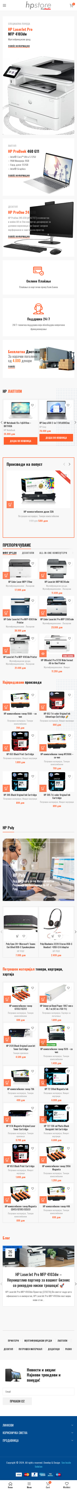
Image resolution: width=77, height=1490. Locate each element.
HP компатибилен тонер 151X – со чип (56, 1050)
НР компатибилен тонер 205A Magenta (56, 1167)
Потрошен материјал (28, 516)
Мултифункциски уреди (56, 585)
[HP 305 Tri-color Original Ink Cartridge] (56, 781)
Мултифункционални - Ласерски (20, 585)
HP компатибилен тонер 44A (56, 1206)
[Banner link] (38, 75)
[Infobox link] (38, 277)
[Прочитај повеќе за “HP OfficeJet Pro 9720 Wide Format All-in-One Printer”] (43, 653)
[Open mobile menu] (4, 5)
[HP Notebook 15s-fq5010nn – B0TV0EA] (20, 410)
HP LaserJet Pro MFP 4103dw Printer (20, 657)
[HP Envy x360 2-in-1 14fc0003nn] (56, 410)
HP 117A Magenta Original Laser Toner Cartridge (20, 1127)
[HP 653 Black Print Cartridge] (20, 741)
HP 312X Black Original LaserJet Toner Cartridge (20, 1047)
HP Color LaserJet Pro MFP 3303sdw (57, 619)
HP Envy (42, 426)
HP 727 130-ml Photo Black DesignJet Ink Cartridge (56, 1127)
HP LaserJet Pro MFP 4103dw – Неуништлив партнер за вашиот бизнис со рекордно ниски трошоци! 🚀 (38, 1279)
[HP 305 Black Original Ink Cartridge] (20, 781)
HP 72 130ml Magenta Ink (56, 1089)
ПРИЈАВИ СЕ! (17, 1401)
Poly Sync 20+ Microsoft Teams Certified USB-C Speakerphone (20, 945)
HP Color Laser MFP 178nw (20, 581)
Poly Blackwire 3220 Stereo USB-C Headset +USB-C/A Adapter (56, 945)
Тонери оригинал (20, 1052)
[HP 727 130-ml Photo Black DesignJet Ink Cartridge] (56, 1113)
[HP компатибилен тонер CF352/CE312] (21, 993)
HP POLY (20, 951)
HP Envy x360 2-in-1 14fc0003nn (54, 423)
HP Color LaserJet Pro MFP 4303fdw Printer (20, 621)
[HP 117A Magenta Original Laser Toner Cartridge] (21, 1113)
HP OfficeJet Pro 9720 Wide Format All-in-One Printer (57, 661)
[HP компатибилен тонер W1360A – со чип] (56, 741)
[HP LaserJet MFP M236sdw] (56, 568)
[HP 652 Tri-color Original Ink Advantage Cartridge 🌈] (56, 700)
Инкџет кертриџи (66, 720)
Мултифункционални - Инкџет (57, 667)
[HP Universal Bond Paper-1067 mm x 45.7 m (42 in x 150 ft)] (56, 993)
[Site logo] (38, 5)
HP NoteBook (9, 430)
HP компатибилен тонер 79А (20, 1089)
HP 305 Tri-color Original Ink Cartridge (57, 796)
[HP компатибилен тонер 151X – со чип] (56, 1033)
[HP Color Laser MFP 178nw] (20, 568)
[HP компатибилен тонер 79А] (21, 1076)
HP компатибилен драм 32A (39, 511)
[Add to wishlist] (32, 405)
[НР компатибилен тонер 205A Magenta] (56, 1153)
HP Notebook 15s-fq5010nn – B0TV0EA (17, 424)
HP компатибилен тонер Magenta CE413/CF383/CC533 (21, 1208)
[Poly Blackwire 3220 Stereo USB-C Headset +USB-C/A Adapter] (56, 924)
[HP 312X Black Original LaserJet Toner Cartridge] (21, 1033)
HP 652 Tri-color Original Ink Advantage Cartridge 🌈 (57, 715)
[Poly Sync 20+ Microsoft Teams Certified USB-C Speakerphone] (20, 924)
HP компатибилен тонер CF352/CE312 (20, 1007)
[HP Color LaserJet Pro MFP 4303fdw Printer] (20, 606)
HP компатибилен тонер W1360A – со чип (56, 755)
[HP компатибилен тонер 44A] (56, 1193)
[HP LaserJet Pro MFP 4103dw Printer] (20, 644)
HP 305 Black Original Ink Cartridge (20, 795)
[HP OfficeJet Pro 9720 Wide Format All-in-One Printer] (56, 644)
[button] (20, 441)
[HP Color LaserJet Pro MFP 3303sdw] (56, 606)
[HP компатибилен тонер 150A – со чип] (20, 700)
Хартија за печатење (61, 1014)
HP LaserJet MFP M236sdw (57, 581)
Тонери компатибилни (49, 516)
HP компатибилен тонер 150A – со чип (20, 715)
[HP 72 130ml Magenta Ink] (56, 1076)
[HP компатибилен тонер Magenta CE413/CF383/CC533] (21, 1193)
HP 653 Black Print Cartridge (20, 754)
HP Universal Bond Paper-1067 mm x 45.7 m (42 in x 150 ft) (56, 1007)
